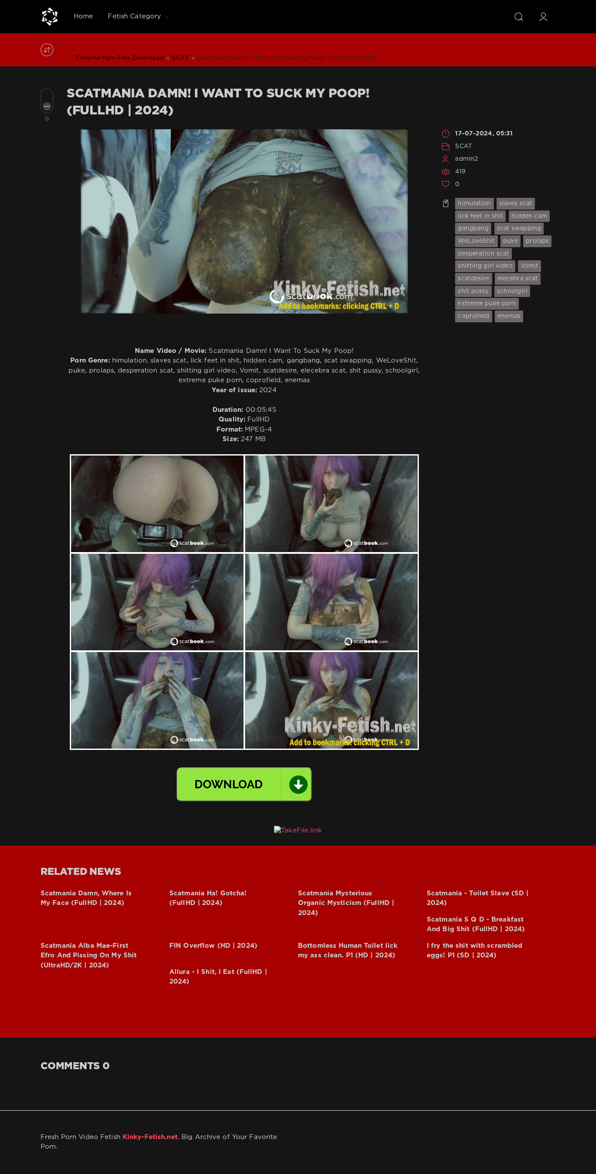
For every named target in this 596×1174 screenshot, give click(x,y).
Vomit (530, 266)
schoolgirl (512, 291)
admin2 (466, 159)
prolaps (537, 241)
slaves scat (515, 203)
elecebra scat (517, 278)
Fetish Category (134, 16)
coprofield (473, 316)
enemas (509, 316)
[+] (47, 94)
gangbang (473, 228)
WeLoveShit (476, 241)
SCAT (463, 146)
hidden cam (529, 216)
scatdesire (473, 278)
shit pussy (473, 291)
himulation (474, 203)
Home (83, 16)
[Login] (543, 16)
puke (510, 241)
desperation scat (483, 253)
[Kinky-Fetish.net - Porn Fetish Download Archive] (49, 16)
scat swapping (519, 228)
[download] (244, 784)
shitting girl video (485, 266)
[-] (47, 106)
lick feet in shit (480, 216)
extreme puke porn (487, 303)
